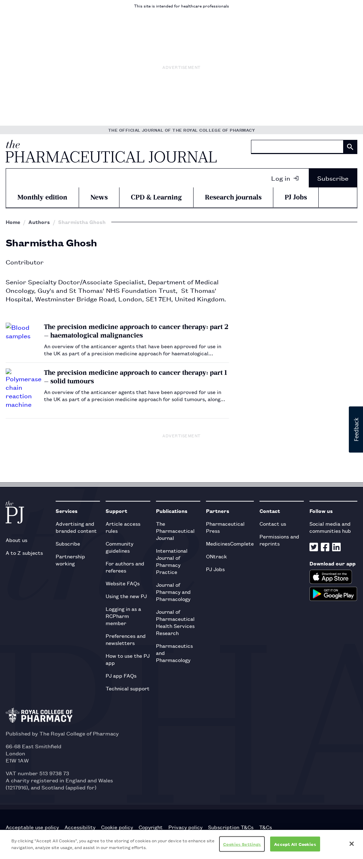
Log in (280, 178)
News (99, 197)
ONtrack (216, 556)
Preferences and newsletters (126, 639)
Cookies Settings (242, 844)
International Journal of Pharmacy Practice (172, 561)
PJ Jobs (296, 197)
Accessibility (80, 827)
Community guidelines (119, 547)
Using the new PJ (126, 596)
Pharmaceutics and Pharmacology (174, 652)
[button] (356, 429)
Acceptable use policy (32, 827)
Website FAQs (123, 583)
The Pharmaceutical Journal (175, 530)
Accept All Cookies (295, 844)
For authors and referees (125, 566)
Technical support (128, 688)
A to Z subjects (24, 552)
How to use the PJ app (128, 659)
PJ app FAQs (121, 675)
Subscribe (332, 178)
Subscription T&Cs (230, 827)
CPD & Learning (156, 197)
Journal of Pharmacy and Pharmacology (173, 591)
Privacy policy (185, 827)
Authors (39, 221)
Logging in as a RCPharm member (123, 616)
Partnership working (70, 559)
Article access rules (123, 527)
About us (16, 539)
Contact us (272, 523)
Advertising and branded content (76, 527)
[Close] (351, 844)
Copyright (151, 827)
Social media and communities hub (330, 527)
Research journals (233, 197)
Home (13, 221)
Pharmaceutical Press (225, 527)
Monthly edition (42, 197)
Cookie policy (117, 827)
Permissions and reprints (279, 539)
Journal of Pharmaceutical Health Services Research (175, 622)
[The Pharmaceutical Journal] (111, 151)
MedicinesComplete (230, 543)
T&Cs (265, 827)
